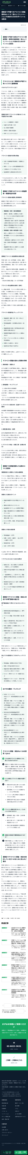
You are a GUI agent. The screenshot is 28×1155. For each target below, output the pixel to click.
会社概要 (4, 1127)
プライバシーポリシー (7, 1132)
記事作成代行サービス (20, 1116)
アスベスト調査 (6, 918)
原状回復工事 (5, 1103)
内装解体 (4, 1108)
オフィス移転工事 (6, 1116)
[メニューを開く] (25, 2)
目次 (6, 29)
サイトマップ (5, 1135)
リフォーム (4, 1111)
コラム (16, 1108)
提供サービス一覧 (19, 1103)
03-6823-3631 (7, 1094)
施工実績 (17, 1106)
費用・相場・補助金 (16, 918)
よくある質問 (18, 1114)
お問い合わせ (5, 1130)
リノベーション (5, 1114)
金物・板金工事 (5, 1119)
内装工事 (4, 1106)
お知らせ (17, 1111)
